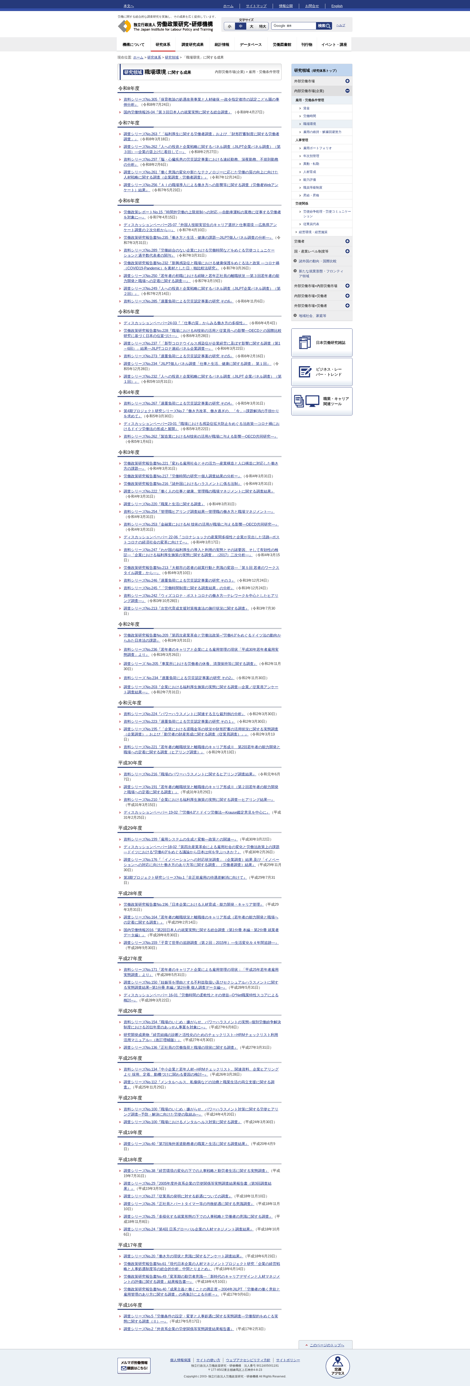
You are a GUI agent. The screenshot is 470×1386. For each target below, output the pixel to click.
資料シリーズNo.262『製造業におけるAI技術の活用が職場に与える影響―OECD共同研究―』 (201, 436)
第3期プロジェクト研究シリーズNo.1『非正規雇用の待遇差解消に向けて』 (185, 877)
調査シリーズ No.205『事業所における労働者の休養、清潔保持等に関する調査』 (190, 664)
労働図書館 (282, 44)
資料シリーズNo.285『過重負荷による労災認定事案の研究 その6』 (179, 301)
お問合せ (312, 6)
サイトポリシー (288, 1360)
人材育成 (309, 172)
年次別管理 (311, 156)
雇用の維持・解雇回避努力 (322, 132)
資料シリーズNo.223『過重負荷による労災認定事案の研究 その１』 (179, 721)
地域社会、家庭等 (312, 316)
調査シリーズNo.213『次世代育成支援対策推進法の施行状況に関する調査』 (186, 608)
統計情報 (222, 44)
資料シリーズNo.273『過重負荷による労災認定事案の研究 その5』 (179, 356)
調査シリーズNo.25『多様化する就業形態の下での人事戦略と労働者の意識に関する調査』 (198, 1216)
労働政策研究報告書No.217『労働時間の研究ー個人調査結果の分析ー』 (183, 476)
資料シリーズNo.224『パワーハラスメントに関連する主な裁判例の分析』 (184, 714)
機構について (134, 44)
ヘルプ (340, 25)
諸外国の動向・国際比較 (318, 261)
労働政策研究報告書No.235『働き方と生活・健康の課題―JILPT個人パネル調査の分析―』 (198, 237)
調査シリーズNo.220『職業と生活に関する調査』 (164, 504)
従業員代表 (311, 224)
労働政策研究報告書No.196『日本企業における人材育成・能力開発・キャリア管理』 (194, 904)
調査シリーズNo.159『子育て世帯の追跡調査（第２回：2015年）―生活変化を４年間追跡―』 (201, 942)
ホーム (228, 6)
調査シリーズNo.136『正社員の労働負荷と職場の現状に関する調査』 (181, 1047)
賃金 (306, 108)
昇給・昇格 (311, 195)
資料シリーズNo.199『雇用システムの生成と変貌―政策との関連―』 (181, 839)
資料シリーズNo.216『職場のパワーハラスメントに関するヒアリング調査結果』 (190, 774)
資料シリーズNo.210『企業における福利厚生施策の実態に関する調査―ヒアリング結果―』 (199, 799)
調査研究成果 (193, 44)
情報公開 (286, 6)
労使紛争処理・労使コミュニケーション (327, 214)
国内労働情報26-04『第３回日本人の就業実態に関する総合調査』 (178, 112)
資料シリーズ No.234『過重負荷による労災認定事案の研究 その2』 (179, 678)
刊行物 (306, 44)
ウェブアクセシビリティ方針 (248, 1360)
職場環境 (309, 124)
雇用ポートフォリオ (317, 148)
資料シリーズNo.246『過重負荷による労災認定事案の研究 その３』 (179, 580)
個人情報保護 (180, 1360)
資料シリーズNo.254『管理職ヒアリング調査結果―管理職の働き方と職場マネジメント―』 (199, 511)
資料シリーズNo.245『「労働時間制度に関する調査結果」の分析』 (179, 588)
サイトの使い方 (208, 1360)
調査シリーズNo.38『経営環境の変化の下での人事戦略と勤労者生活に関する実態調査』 (196, 1171)
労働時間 (309, 116)
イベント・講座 (334, 44)
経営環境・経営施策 (313, 232)
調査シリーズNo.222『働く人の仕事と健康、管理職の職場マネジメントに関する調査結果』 (199, 491)
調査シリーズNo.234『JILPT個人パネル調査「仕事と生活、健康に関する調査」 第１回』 (197, 364)
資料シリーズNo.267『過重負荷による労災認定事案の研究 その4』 (179, 403)
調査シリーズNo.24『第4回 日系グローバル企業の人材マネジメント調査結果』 (189, 1229)
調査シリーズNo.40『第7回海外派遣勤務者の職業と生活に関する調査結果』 (186, 1144)
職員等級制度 (312, 187)
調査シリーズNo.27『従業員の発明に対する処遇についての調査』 (178, 1196)
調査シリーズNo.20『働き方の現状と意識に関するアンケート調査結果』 (183, 1256)
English (337, 6)
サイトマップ (256, 6)
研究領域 (172, 57)
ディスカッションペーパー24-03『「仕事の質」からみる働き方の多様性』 (185, 323)
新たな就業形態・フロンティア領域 (321, 273)
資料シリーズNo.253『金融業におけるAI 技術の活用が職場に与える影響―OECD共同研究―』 (201, 524)
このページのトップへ (327, 1345)
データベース (251, 44)
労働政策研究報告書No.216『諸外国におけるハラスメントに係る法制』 (183, 484)
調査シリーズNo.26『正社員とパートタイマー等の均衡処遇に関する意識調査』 (189, 1204)
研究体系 (163, 44)
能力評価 (309, 179)
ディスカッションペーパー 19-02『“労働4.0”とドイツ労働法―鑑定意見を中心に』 (197, 812)
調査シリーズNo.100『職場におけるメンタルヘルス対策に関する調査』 (183, 1122)
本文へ (129, 6)
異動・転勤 (311, 164)
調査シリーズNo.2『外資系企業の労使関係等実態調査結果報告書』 (179, 1329)
